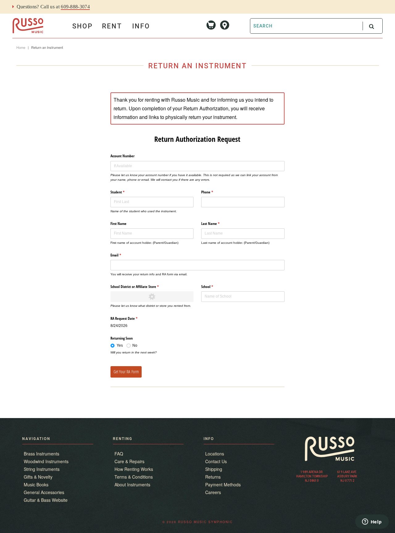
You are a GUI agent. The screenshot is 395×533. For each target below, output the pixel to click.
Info (141, 26)
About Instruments (132, 484)
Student (123, 192)
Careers (213, 492)
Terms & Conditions (133, 477)
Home (20, 47)
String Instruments (42, 469)
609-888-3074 (75, 6)
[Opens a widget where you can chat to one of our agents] (372, 522)
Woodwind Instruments (46, 461)
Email (122, 255)
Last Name (216, 223)
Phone (213, 192)
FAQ (118, 454)
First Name (118, 223)
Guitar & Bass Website (46, 500)
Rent (112, 26)
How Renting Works (133, 469)
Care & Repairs (129, 461)
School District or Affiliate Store (140, 286)
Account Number (122, 156)
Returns (213, 477)
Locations (214, 454)
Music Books (36, 484)
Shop (82, 26)
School (213, 286)
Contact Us (216, 461)
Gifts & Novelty (38, 477)
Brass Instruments (41, 454)
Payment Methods (223, 484)
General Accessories (44, 492)
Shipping (213, 469)
